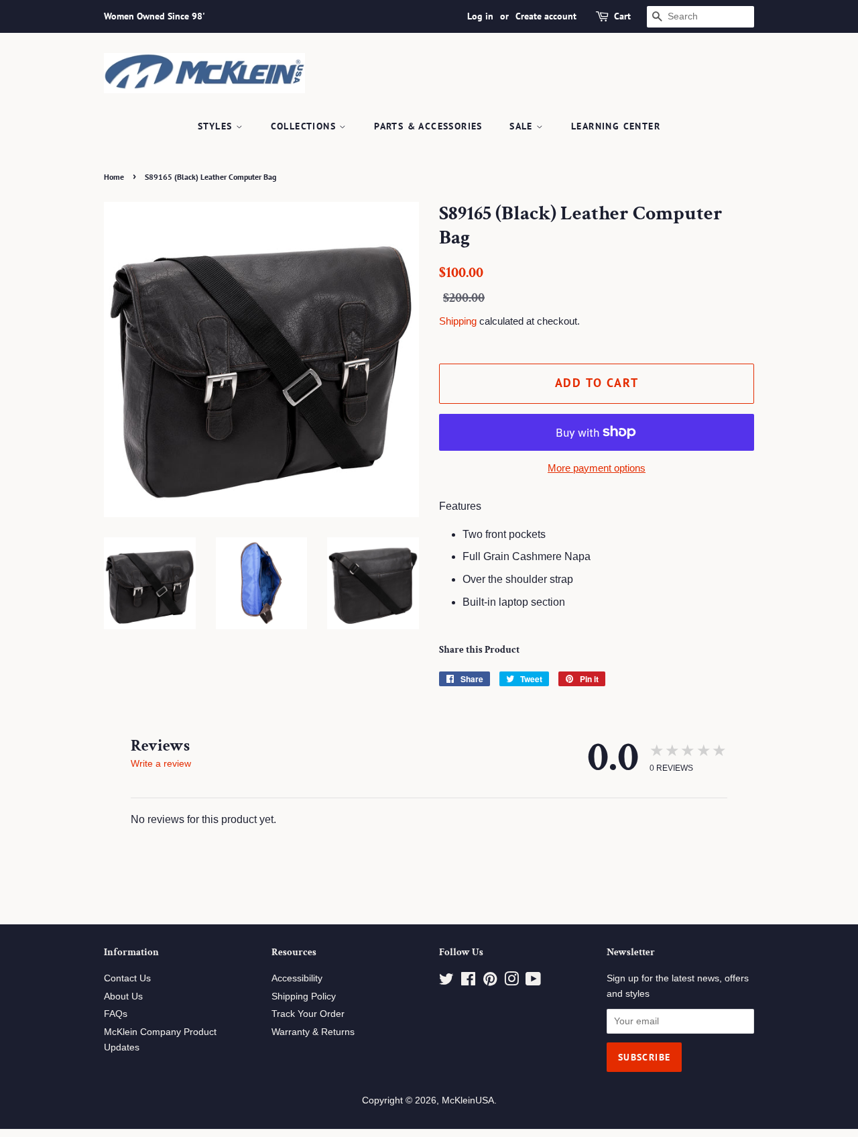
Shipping (458, 321)
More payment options (597, 468)
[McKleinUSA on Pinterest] (490, 982)
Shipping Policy (303, 996)
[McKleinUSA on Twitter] (446, 982)
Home (114, 177)
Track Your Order (308, 1014)
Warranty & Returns (313, 1032)
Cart (622, 16)
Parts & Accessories (428, 126)
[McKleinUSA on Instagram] (511, 982)
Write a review (161, 763)
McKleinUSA (468, 1100)
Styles (217, 126)
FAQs (115, 1014)
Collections (305, 126)
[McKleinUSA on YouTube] (533, 982)
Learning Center (615, 126)
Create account (545, 16)
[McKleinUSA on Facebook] (468, 982)
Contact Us (127, 978)
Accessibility (296, 978)
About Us (123, 996)
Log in (480, 16)
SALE (522, 126)
